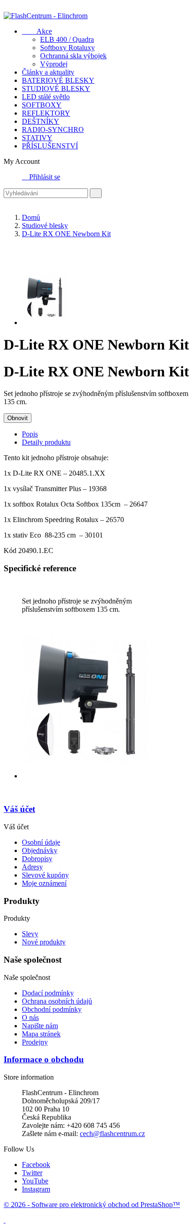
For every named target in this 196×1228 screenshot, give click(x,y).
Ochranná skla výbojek (73, 56)
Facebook (36, 1164)
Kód (11, 550)
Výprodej (53, 64)
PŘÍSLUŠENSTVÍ (50, 146)
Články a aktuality (48, 72)
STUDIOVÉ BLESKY (56, 88)
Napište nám (40, 1026)
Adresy (32, 867)
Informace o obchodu (44, 1059)
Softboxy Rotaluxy (67, 47)
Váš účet (19, 809)
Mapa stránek (41, 1034)
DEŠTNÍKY (40, 121)
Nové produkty (44, 942)
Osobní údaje (41, 842)
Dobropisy (37, 859)
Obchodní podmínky (52, 1009)
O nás (30, 1017)
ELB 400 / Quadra (67, 39)
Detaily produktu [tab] (46, 442)
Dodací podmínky (48, 993)
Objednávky (39, 850)
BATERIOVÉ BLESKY (58, 80)
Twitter (32, 1173)
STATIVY (37, 138)
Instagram (36, 1189)
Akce (37, 31)
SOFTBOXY (42, 105)
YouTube (35, 1181)
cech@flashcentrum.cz (112, 1133)
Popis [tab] (30, 434)
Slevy (30, 934)
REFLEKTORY (46, 113)
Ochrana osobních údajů (57, 1001)
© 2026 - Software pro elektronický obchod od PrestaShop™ (92, 1204)
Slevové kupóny (45, 875)
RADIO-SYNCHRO (53, 129)
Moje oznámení (44, 883)
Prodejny (35, 1042)
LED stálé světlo (46, 97)
